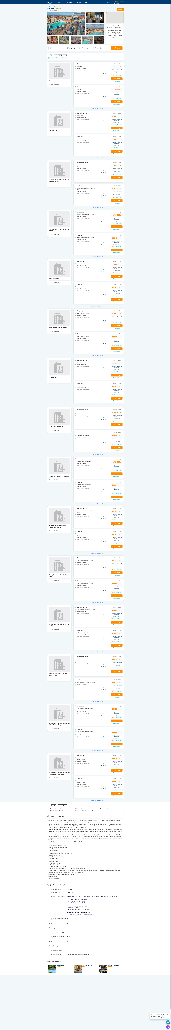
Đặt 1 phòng (117, 78)
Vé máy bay (69, 2)
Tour (63, 2)
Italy (54, 6)
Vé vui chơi (78, 2)
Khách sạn (57, 2)
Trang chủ (49, 6)
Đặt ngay (120, 9)
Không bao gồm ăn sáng (54, 57)
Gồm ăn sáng (64, 57)
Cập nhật (117, 48)
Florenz (57, 6)
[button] (160, 1016)
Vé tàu (85, 2)
